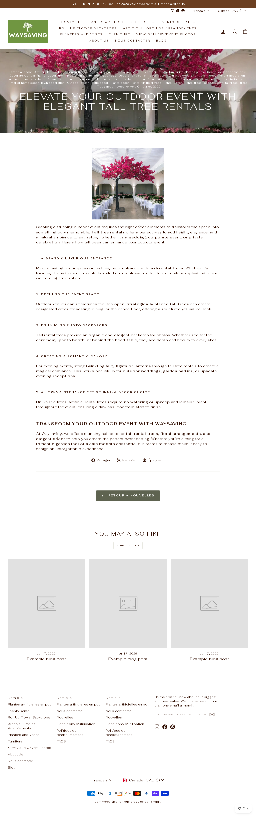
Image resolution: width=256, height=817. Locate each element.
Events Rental (176, 22)
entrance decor (155, 75)
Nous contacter (132, 40)
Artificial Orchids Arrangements (160, 28)
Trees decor (106, 86)
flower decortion (60, 79)
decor (211, 72)
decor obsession (230, 72)
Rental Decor (173, 83)
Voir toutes (127, 545)
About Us (99, 40)
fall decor (15, 79)
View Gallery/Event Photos (166, 34)
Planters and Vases (81, 34)
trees (244, 83)
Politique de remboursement (70, 733)
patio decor (99, 83)
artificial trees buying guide (94, 72)
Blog (161, 40)
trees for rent (126, 86)
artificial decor (21, 72)
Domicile (71, 22)
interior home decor (24, 83)
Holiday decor (84, 79)
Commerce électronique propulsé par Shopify (128, 801)
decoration (56, 75)
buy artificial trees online (187, 72)
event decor (209, 75)
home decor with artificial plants (141, 79)
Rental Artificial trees (146, 83)
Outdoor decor (78, 83)
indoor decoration (212, 79)
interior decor (238, 79)
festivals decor (35, 79)
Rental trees (193, 83)
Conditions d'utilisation (76, 724)
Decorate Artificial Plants (27, 75)
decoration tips (105, 75)
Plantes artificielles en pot (119, 22)
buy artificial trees (154, 72)
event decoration (232, 75)
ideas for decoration (182, 79)
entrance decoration (183, 75)
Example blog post (46, 659)
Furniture (119, 34)
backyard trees (128, 72)
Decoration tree (130, 75)
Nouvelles (65, 717)
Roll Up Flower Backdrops (88, 28)
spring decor (213, 83)
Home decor (106, 79)
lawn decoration (53, 83)
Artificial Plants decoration (53, 72)
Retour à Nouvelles (131, 495)
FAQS (61, 741)
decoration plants (79, 75)
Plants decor (120, 83)
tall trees (231, 83)
